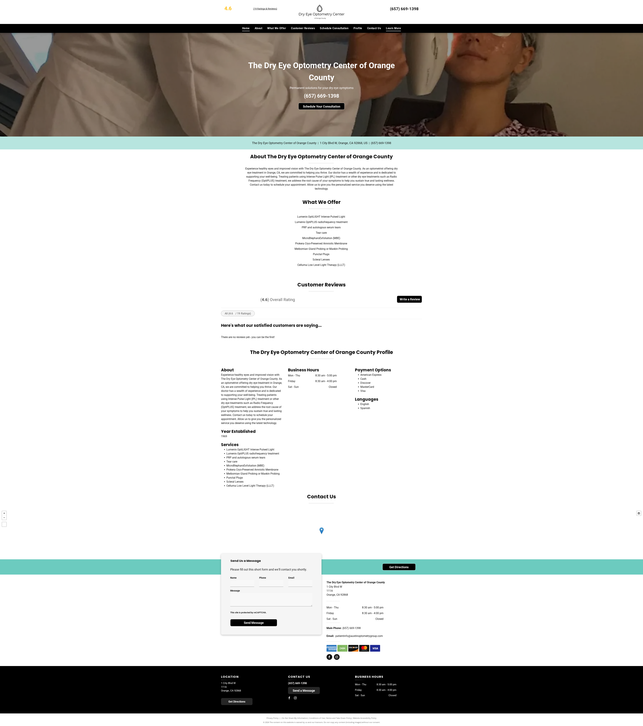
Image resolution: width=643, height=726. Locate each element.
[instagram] (337, 657)
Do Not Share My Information (295, 718)
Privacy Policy (272, 718)
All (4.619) (238, 313)
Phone (262, 577)
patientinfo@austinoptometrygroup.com (359, 636)
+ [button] (4, 513)
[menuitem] (246, 28)
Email (291, 577)
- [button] (4, 517)
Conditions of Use (317, 718)
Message (235, 590)
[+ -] (321, 534)
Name (233, 577)
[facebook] (329, 657)
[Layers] (639, 513)
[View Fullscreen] (4, 524)
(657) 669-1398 (404, 9)
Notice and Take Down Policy (338, 718)
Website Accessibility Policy (364, 718)
